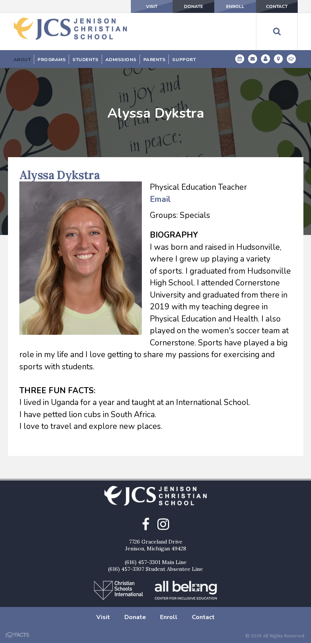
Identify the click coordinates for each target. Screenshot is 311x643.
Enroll (235, 6)
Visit (151, 6)
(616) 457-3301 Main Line (156, 562)
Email (160, 199)
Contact (276, 6)
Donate (193, 6)
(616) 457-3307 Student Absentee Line (155, 569)
